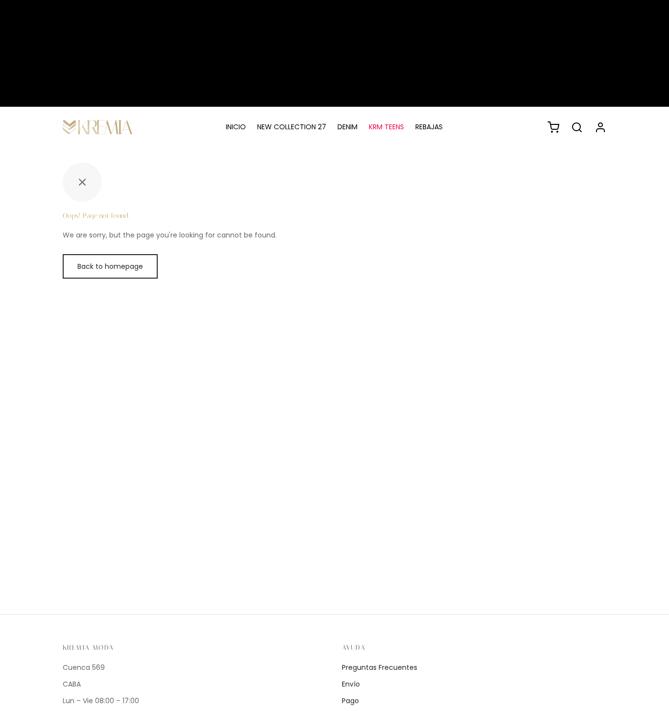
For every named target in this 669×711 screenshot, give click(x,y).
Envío (351, 684)
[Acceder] (600, 127)
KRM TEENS (386, 127)
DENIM (347, 127)
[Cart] (553, 127)
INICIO (236, 127)
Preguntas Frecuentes (379, 667)
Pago (350, 701)
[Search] (577, 127)
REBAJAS (429, 127)
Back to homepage (110, 266)
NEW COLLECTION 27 (291, 127)
